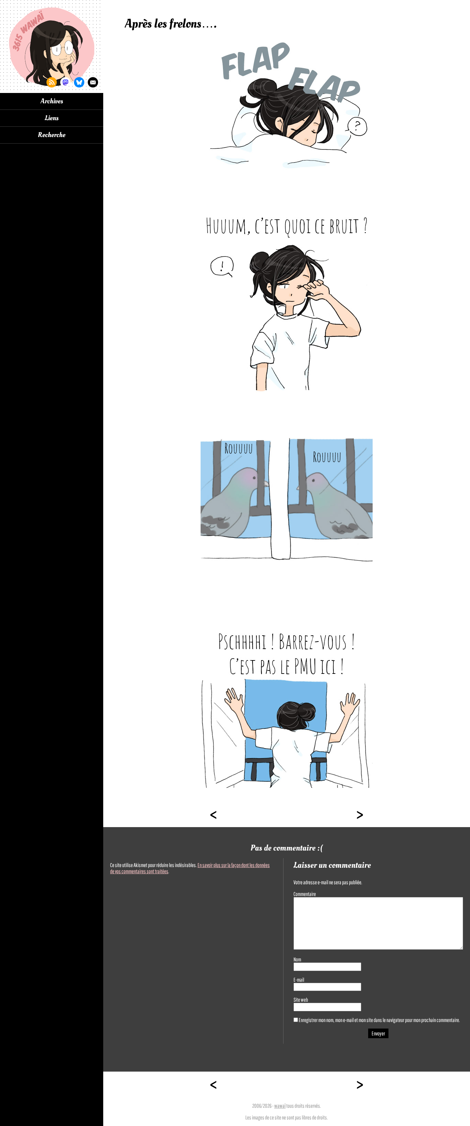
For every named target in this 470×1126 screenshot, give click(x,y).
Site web (300, 1000)
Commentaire (304, 894)
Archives (52, 101)
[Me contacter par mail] (93, 82)
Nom (297, 959)
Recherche (51, 135)
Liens (51, 118)
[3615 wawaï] (52, 46)
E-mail (298, 980)
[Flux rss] (51, 82)
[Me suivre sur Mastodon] (65, 82)
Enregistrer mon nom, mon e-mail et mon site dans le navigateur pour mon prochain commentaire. (379, 1020)
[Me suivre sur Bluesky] (79, 82)
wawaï (280, 1106)
